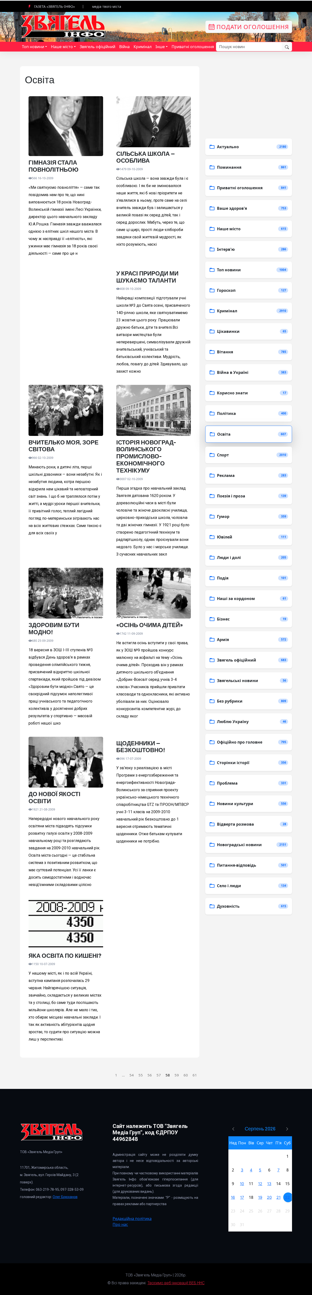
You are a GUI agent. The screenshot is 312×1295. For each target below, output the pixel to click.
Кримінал (143, 46)
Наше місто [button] (62, 46)
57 (158, 1075)
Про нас (120, 1224)
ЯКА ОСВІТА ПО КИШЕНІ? (65, 955)
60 (186, 1075)
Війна (124, 46)
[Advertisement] (66, 321)
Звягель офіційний (97, 46)
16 (233, 1197)
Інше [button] (160, 46)
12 (260, 1183)
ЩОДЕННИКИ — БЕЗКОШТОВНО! (140, 747)
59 (177, 1075)
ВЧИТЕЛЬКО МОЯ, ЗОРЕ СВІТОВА (63, 446)
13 (269, 1183)
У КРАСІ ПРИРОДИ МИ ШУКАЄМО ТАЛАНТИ (147, 277)
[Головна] (63, 26)
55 (140, 1075)
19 (260, 1197)
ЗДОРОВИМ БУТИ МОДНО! (54, 628)
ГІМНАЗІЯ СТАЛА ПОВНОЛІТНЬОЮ (53, 166)
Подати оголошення (252, 27)
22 (287, 1197)
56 (149, 1075)
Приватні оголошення (193, 46)
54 (131, 1075)
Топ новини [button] (33, 46)
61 (195, 1075)
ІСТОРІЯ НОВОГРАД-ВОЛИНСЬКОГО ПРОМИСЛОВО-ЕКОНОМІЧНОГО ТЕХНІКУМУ (146, 456)
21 (278, 1197)
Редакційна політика (132, 1218)
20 (269, 1197)
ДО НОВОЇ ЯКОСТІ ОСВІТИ (54, 797)
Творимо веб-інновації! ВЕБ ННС (176, 1283)
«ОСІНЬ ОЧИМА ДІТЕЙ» (149, 624)
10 (242, 1183)
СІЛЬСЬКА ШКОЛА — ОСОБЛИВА (145, 157)
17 (242, 1197)
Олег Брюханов (65, 1197)
